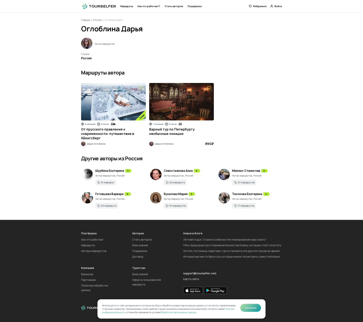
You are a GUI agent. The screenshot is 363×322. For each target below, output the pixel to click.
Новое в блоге (192, 233)
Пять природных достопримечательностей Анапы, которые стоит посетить (232, 245)
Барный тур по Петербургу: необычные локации (172, 131)
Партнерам (88, 280)
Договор (137, 256)
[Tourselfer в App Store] (193, 290)
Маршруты (126, 6)
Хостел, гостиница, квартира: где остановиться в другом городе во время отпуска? (232, 251)
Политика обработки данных (94, 288)
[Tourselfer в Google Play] (215, 290)
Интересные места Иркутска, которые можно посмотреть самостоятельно (231, 256)
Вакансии (87, 274)
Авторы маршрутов (93, 251)
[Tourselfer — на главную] (99, 6)
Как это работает (92, 239)
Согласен (251, 307)
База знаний (140, 245)
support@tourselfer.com (199, 273)
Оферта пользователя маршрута (146, 282)
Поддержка (195, 6)
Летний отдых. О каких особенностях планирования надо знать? (224, 239)
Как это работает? (149, 6)
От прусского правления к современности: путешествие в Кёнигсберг (107, 133)
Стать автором (174, 6)
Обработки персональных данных (179, 312)
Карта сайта (191, 279)
